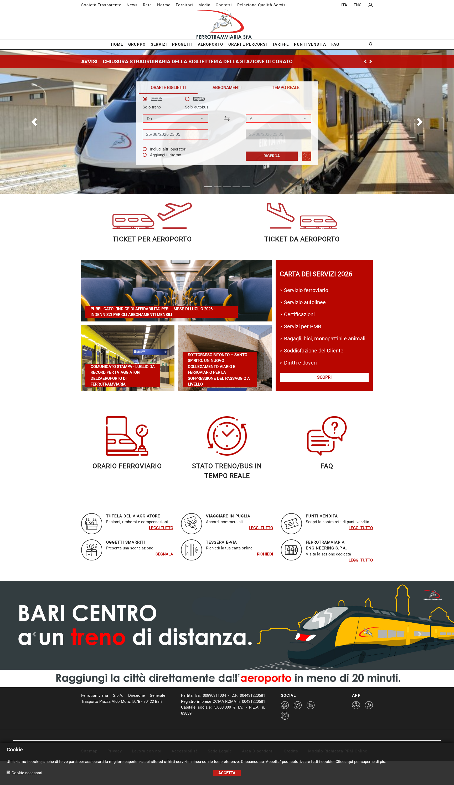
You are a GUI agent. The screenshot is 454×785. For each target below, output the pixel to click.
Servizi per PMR (302, 326)
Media (204, 5)
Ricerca (272, 156)
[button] (34, 122)
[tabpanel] (227, 129)
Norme (164, 5)
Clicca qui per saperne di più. (361, 761)
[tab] (168, 87)
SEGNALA (164, 554)
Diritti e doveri (300, 363)
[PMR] (306, 156)
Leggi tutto (161, 528)
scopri (324, 377)
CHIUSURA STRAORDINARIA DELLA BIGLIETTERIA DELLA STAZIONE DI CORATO (198, 61)
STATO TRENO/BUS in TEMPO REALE (227, 471)
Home (117, 44)
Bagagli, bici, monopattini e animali (324, 338)
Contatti (224, 5)
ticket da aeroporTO (302, 239)
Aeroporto (210, 44)
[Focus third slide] (232, 678)
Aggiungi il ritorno (165, 155)
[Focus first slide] (213, 678)
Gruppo (137, 44)
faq (327, 466)
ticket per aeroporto (152, 239)
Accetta (226, 773)
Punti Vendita (310, 44)
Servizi (159, 44)
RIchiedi (265, 554)
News (132, 5)
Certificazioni (299, 314)
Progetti (182, 44)
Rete (147, 5)
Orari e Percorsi (247, 44)
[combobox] (175, 119)
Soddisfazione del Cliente (313, 350)
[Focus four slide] (241, 678)
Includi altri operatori (168, 149)
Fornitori (184, 5)
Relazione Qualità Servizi (262, 5)
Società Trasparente (101, 5)
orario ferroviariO (127, 466)
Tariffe (280, 44)
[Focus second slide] (222, 678)
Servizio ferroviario (306, 290)
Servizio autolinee (305, 302)
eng (358, 5)
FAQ (335, 44)
